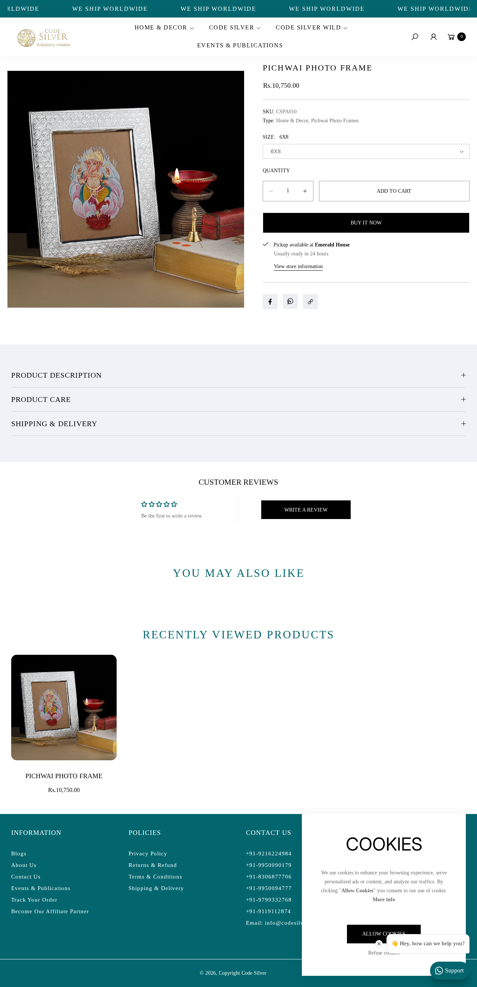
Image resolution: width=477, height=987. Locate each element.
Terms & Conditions (155, 877)
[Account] (433, 37)
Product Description (56, 375)
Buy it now (366, 223)
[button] (163, 28)
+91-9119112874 (268, 911)
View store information (298, 266)
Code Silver (253, 973)
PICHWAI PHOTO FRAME (63, 776)
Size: (275, 137)
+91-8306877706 (269, 877)
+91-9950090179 (269, 865)
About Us (24, 865)
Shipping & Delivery (54, 423)
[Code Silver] (43, 36)
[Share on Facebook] (270, 301)
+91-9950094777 (269, 888)
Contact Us (26, 877)
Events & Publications (40, 888)
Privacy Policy (148, 853)
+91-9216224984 (269, 853)
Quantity (276, 170)
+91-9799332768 (269, 900)
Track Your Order (34, 900)
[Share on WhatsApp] (290, 301)
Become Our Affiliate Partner (50, 911)
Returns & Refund (153, 865)
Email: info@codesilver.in (281, 923)
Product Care (41, 399)
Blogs (18, 853)
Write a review (306, 510)
